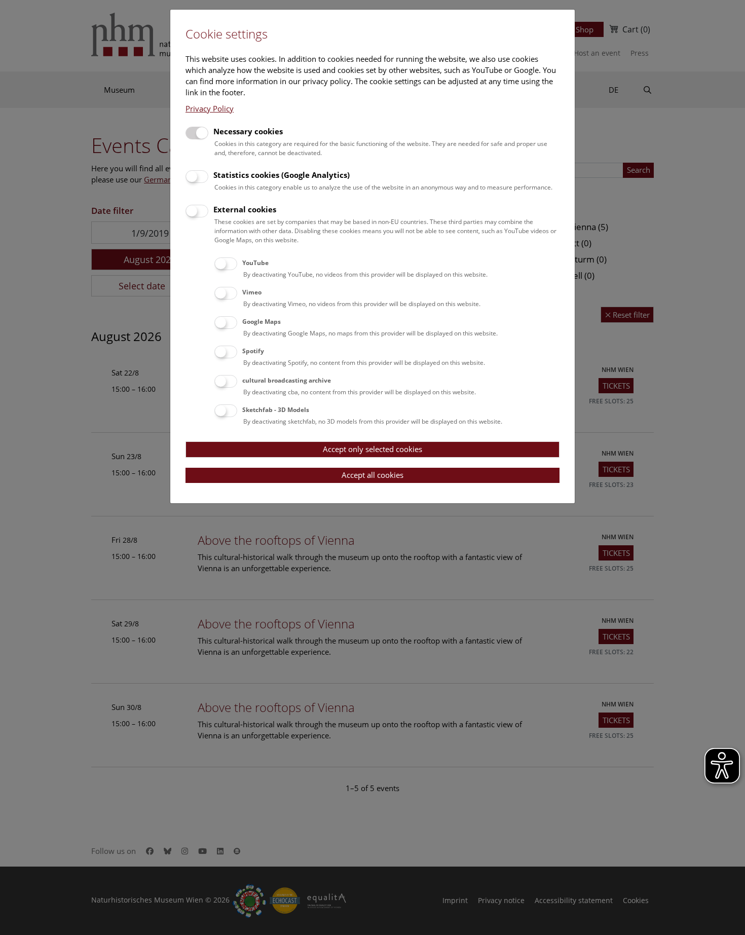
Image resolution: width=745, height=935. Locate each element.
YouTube (255, 262)
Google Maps (261, 321)
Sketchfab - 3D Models (275, 409)
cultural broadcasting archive (286, 380)
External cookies (244, 209)
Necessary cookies (248, 131)
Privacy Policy (209, 108)
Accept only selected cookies (372, 449)
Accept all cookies (372, 475)
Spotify (253, 351)
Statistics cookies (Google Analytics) (281, 175)
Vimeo (252, 292)
